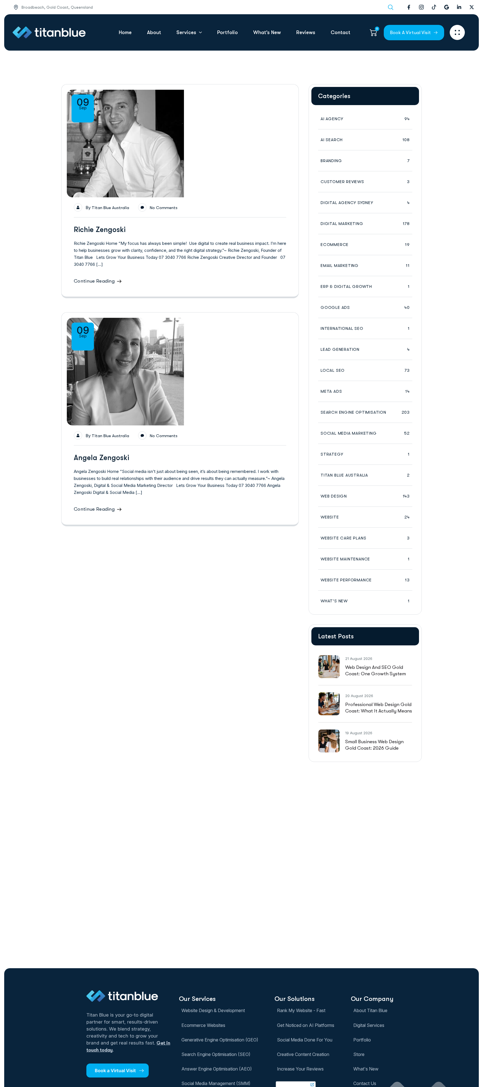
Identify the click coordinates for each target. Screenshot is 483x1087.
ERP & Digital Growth (365, 286)
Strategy (365, 454)
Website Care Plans (365, 538)
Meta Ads (365, 391)
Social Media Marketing (365, 433)
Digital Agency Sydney (365, 202)
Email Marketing (365, 265)
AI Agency (365, 118)
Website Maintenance (365, 559)
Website (365, 517)
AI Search (365, 139)
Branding (365, 160)
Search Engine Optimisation (365, 412)
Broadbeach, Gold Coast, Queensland (57, 7)
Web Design (365, 496)
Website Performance (365, 579)
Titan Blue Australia (110, 207)
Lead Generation (365, 349)
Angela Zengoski (101, 458)
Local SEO (365, 370)
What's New (365, 600)
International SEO (365, 328)
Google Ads (365, 307)
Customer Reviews (365, 181)
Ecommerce (365, 244)
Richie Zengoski (100, 230)
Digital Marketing (365, 223)
